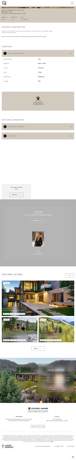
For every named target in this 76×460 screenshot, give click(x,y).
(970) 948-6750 (39, 102)
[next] (72, 275)
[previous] (67, 275)
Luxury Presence (46, 446)
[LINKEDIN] (32, 426)
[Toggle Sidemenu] (72, 3)
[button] (56, 389)
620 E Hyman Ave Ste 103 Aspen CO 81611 (57, 420)
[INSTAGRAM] (36, 426)
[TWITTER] (39, 426)
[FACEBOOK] (43, 426)
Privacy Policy (70, 446)
